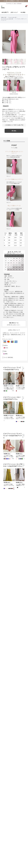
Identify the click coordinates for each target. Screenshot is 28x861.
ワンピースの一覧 (12, 15)
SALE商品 (23, 10)
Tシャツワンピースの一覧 (7, 17)
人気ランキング (14, 10)
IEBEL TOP (3, 15)
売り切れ (14, 129)
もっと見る (23, 367)
